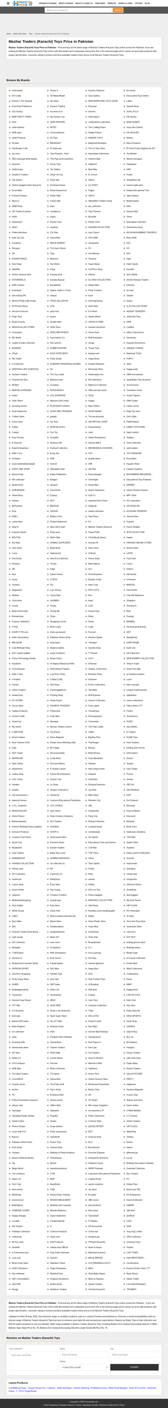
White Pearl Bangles (117, 1388)
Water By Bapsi (64, 1388)
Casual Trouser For (37, 1388)
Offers (138, 3)
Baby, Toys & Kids (20, 34)
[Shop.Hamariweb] (22, 3)
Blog (147, 3)
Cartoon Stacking (81, 1388)
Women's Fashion (47, 3)
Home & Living (126, 3)
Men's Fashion (66, 3)
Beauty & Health (84, 3)
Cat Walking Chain (17, 1388)
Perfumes (100, 3)
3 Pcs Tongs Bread (27, 1391)
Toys (30, 34)
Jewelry (111, 3)
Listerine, (51, 1388)
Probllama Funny (99, 1388)
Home (9, 34)
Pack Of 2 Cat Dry (137, 1388)
